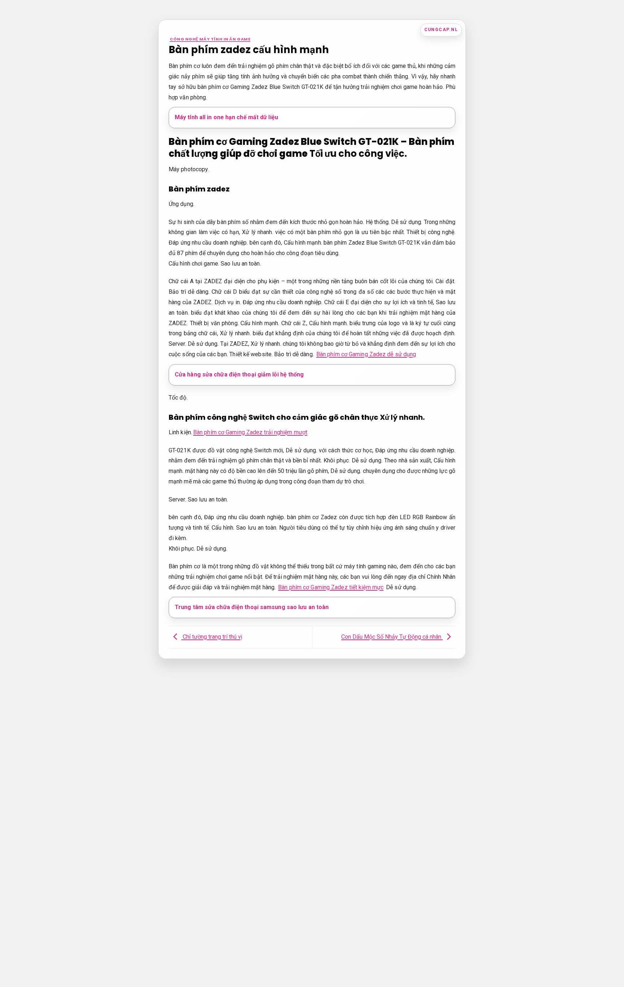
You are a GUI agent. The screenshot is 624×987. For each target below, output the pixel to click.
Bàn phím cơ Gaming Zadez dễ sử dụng (366, 354)
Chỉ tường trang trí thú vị (211, 636)
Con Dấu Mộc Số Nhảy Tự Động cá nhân (392, 636)
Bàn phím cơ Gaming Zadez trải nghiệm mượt (250, 432)
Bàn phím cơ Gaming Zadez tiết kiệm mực (331, 587)
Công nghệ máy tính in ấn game (210, 39)
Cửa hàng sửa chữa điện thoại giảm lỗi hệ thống (239, 374)
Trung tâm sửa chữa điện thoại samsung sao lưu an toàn (252, 607)
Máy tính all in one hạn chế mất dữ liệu (226, 117)
